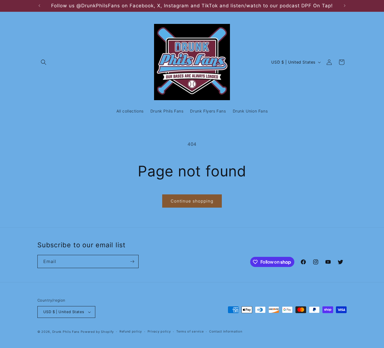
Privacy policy (159, 331)
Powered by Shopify (97, 332)
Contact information (225, 331)
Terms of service (190, 331)
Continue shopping (192, 201)
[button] (43, 62)
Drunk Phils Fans (66, 332)
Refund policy (130, 331)
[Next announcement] (344, 5)
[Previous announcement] (39, 5)
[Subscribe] (132, 261)
